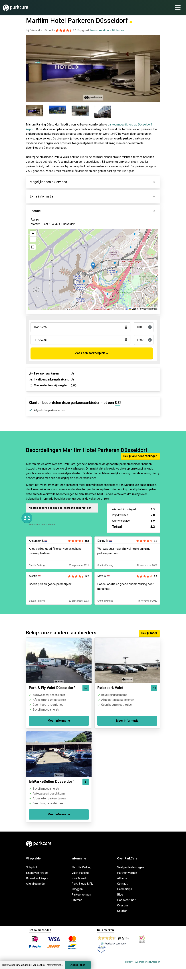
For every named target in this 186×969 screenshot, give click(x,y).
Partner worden (127, 873)
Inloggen (77, 889)
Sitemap (77, 900)
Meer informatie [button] (54, 965)
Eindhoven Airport (37, 873)
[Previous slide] (30, 66)
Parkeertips (124, 889)
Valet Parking (80, 873)
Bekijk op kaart (43, 243)
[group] (37, 111)
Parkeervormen (81, 894)
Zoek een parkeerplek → (91, 353)
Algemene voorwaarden (147, 961)
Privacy (128, 961)
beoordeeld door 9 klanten (107, 30)
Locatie (35, 211)
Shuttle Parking (81, 867)
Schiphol (31, 867)
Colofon (122, 911)
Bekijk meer (149, 633)
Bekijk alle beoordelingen (140, 456)
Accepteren (78, 964)
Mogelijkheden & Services (48, 182)
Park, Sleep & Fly (82, 883)
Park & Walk (79, 878)
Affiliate (122, 878)
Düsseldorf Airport (38, 878)
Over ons (122, 905)
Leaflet (134, 309)
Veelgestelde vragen (130, 867)
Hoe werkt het (126, 900)
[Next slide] (156, 66)
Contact (122, 883)
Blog (120, 894)
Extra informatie (41, 196)
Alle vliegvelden (36, 883)
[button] (93, 265)
